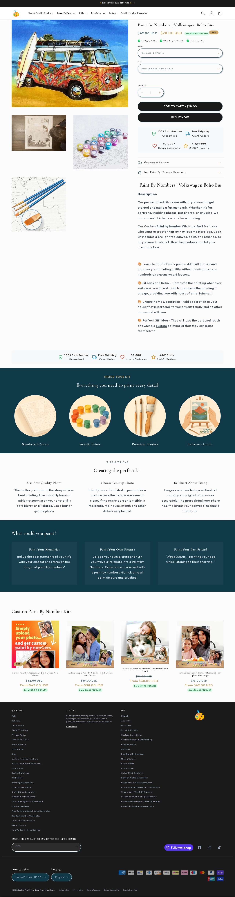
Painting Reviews (20, 806)
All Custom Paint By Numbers (26, 763)
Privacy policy (78, 890)
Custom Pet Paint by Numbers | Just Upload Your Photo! (145, 669)
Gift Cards (126, 725)
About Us (126, 720)
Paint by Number (168, 226)
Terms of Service (20, 740)
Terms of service (93, 890)
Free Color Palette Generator (136, 782)
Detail (141, 46)
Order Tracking (20, 730)
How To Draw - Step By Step (26, 830)
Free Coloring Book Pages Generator (31, 811)
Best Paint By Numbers (132, 754)
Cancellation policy (130, 890)
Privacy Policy (19, 735)
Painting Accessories (23, 782)
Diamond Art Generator (24, 797)
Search (125, 716)
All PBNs (125, 749)
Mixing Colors (19, 825)
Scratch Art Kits (129, 730)
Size (140, 62)
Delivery (16, 720)
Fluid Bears (17, 768)
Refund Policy (19, 744)
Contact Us (17, 749)
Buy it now (180, 117)
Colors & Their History (23, 820)
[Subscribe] (77, 847)
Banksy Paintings (20, 773)
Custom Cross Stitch (131, 735)
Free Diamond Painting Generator (139, 797)
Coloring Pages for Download (27, 801)
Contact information (111, 890)
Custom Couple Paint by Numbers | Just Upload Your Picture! (90, 674)
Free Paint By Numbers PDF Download (140, 801)
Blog (14, 754)
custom (161, 326)
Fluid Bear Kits (128, 744)
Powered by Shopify (47, 890)
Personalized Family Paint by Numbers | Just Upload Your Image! (199, 674)
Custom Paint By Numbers (25, 758)
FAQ (14, 716)
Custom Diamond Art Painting (136, 740)
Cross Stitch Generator (24, 792)
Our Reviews (18, 725)
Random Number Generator (26, 815)
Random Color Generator (134, 777)
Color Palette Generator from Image (140, 787)
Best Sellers (18, 777)
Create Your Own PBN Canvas (136, 792)
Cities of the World (21, 787)
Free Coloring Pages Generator (137, 806)
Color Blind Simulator (132, 773)
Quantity (142, 86)
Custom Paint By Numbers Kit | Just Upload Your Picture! (35, 674)
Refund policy (64, 890)
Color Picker (128, 768)
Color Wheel (127, 763)
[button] (66, 13)
